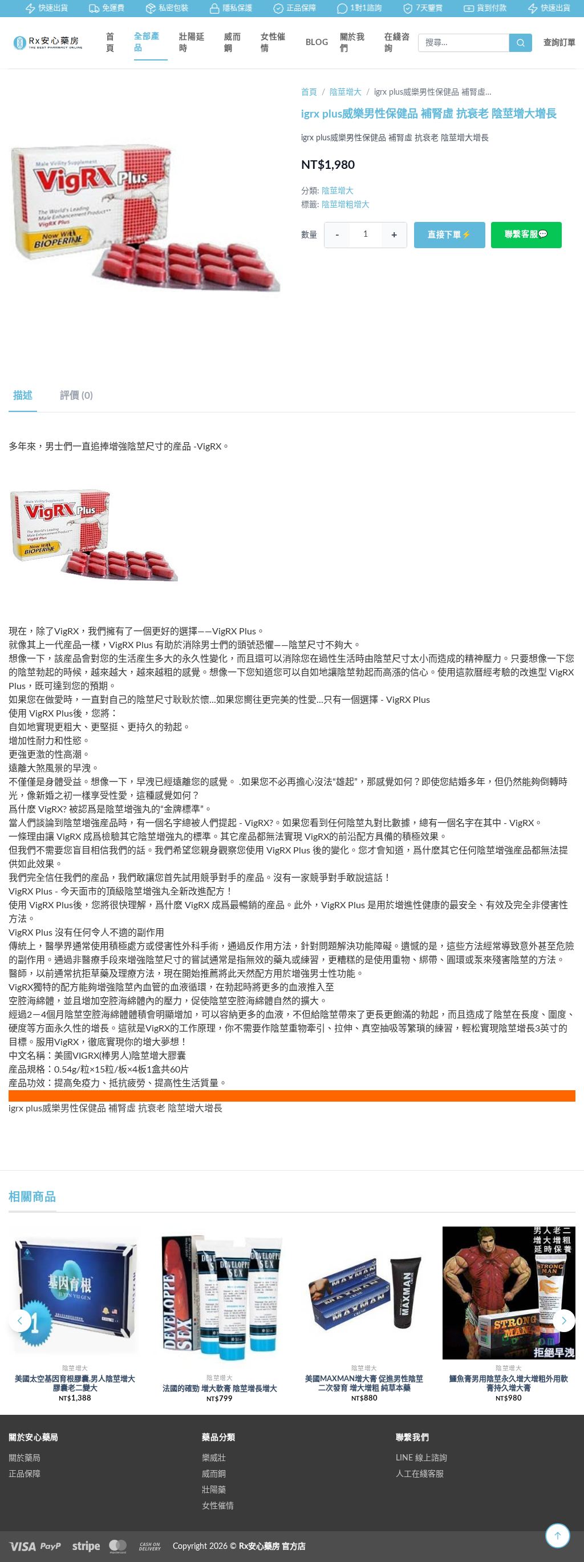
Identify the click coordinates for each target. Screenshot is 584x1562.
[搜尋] (520, 43)
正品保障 (24, 1474)
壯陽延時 (191, 42)
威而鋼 (232, 42)
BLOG (317, 43)
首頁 (110, 42)
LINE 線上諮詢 (421, 1458)
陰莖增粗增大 (346, 205)
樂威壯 (214, 1458)
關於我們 (352, 42)
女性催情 (273, 42)
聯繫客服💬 (527, 234)
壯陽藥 (214, 1490)
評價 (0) (76, 395)
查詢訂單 (559, 43)
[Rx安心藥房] (48, 42)
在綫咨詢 (396, 42)
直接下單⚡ (450, 235)
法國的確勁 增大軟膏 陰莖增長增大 (220, 1389)
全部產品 (146, 42)
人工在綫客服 (420, 1474)
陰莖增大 (346, 92)
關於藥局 (24, 1458)
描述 (23, 395)
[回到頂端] (557, 1535)
